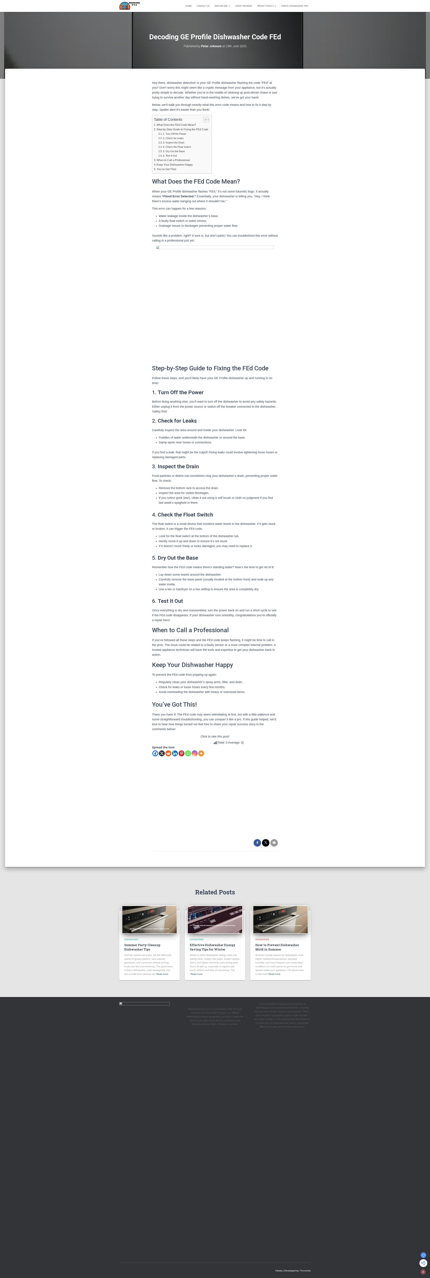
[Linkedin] (175, 753)
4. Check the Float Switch (177, 146)
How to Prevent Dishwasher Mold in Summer (277, 947)
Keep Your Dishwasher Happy (175, 164)
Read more (162, 974)
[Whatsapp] (188, 753)
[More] (201, 753)
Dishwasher (131, 939)
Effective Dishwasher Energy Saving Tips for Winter (212, 947)
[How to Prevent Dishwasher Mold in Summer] (280, 919)
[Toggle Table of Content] (204, 119)
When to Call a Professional (173, 160)
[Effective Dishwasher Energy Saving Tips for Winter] (215, 919)
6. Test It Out (170, 155)
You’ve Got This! (166, 169)
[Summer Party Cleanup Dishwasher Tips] (149, 919)
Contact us (203, 6)
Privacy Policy (265, 6)
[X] (162, 753)
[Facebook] (155, 753)
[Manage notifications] (423, 1272)
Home (189, 6)
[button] (229, 6)
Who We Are (221, 6)
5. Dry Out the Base (174, 151)
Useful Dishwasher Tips (294, 6)
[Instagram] (195, 753)
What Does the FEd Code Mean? (176, 124)
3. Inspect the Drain (173, 142)
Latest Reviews (243, 6)
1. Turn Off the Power (174, 133)
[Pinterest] (181, 753)
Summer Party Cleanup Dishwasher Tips (142, 947)
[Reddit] (168, 753)
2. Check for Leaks (173, 138)
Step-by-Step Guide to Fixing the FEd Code (182, 129)
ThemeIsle (305, 1270)
